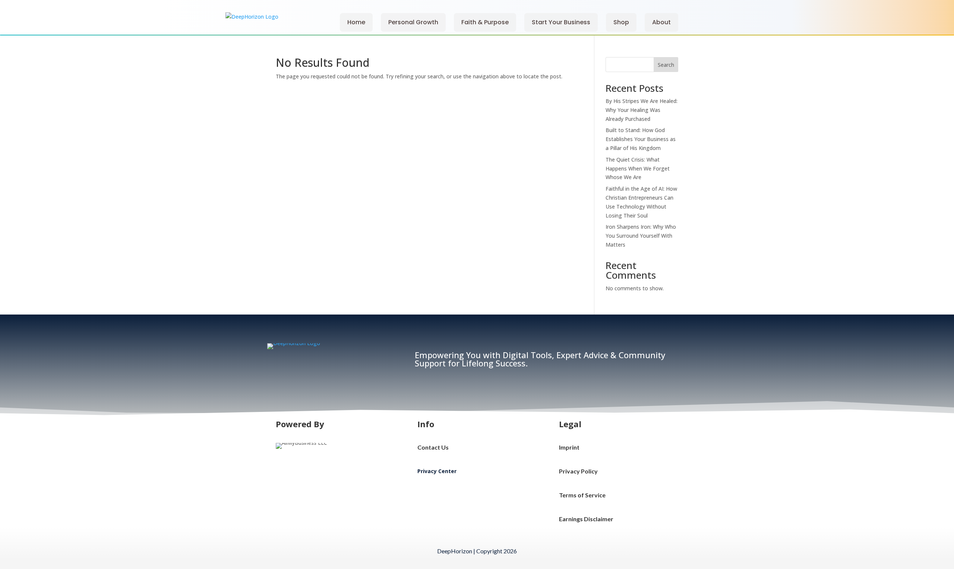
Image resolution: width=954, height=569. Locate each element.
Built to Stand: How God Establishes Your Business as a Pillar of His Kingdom (641, 138)
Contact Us (433, 447)
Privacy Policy (578, 471)
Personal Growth (413, 22)
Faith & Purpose (485, 22)
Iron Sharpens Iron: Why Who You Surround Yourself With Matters (641, 235)
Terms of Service (582, 494)
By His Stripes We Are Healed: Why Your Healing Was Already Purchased (641, 109)
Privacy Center (437, 471)
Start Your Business (561, 22)
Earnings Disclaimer (586, 518)
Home (356, 22)
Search (666, 64)
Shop (621, 22)
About (661, 22)
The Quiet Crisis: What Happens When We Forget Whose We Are (638, 168)
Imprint (569, 447)
